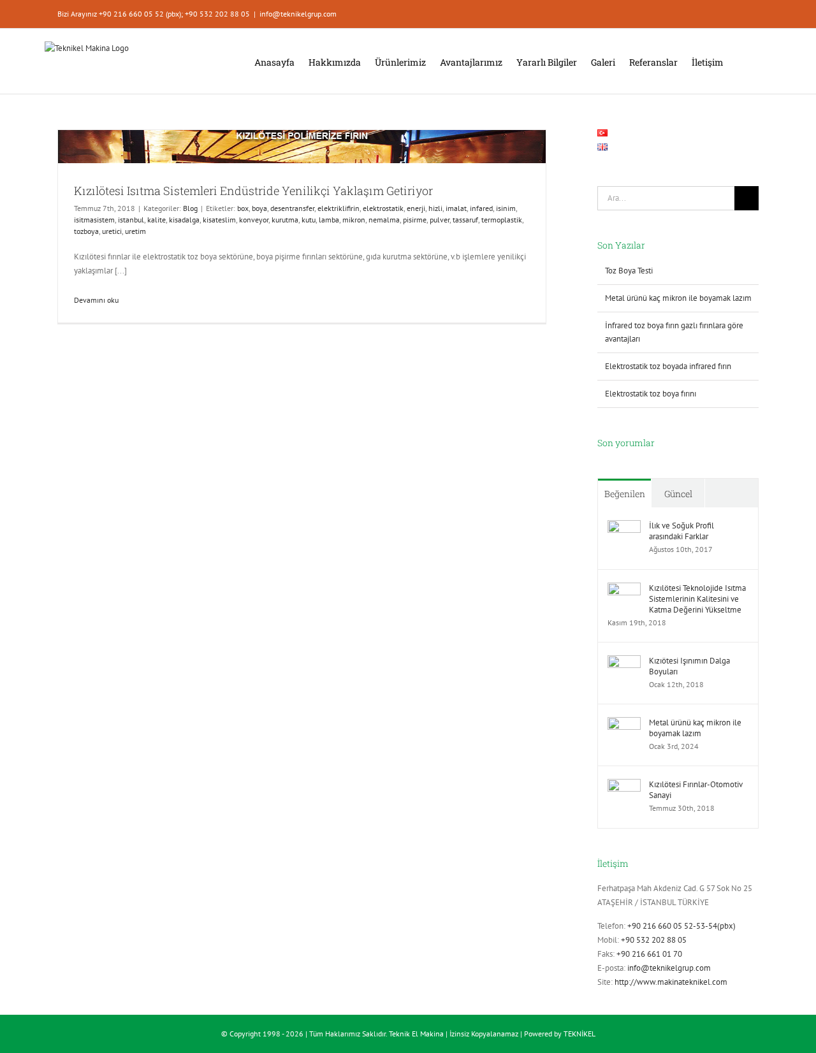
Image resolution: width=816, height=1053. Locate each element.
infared (481, 208)
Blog (190, 208)
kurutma (285, 219)
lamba (329, 219)
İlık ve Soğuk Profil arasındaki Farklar (681, 531)
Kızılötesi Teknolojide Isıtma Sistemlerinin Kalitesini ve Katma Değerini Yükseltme (697, 599)
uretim (135, 231)
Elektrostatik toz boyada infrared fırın (668, 366)
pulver (439, 219)
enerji (416, 208)
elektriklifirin (338, 208)
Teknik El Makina (416, 1033)
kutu (309, 219)
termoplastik (501, 219)
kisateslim (219, 219)
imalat (456, 208)
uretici (112, 231)
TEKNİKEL (579, 1033)
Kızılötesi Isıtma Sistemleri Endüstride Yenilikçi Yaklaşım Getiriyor (253, 190)
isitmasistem (94, 219)
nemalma (384, 219)
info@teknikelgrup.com (298, 13)
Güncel (678, 494)
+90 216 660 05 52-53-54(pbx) (681, 925)
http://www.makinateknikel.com (671, 982)
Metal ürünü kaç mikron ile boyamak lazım (678, 298)
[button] (741, 61)
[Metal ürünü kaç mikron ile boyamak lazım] (624, 723)
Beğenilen (624, 494)
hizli (435, 208)
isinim (506, 208)
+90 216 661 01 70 (649, 953)
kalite (156, 219)
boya (259, 208)
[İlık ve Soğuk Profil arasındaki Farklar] (624, 526)
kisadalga (184, 219)
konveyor (253, 219)
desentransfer (292, 208)
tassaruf (465, 219)
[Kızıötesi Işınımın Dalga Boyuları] (624, 662)
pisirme (414, 219)
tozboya (86, 231)
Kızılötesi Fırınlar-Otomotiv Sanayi (696, 790)
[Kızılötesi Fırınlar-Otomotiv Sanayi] (624, 785)
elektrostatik (383, 208)
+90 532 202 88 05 (654, 939)
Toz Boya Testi (629, 270)
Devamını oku (96, 300)
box (243, 208)
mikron (353, 219)
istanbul (131, 219)
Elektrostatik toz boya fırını (650, 393)
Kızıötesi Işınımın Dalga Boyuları (689, 666)
